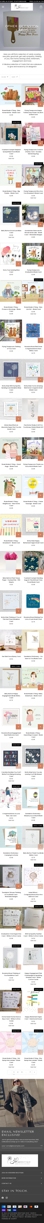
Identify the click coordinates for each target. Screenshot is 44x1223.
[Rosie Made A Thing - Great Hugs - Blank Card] (11, 448)
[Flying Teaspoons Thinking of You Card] (11, 330)
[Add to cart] (18, 104)
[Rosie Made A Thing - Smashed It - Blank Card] (11, 524)
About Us (5, 1215)
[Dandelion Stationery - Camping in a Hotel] (11, 836)
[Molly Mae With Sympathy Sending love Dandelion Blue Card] (11, 369)
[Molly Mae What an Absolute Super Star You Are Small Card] (11, 408)
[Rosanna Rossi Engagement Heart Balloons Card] (11, 716)
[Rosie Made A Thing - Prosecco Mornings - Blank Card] (11, 291)
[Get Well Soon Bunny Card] (11, 640)
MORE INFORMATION (9, 1178)
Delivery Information (33, 1215)
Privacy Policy (18, 1217)
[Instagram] (7, 1198)
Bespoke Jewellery (17, 1215)
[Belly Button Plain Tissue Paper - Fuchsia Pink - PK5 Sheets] (11, 561)
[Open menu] (5, 7)
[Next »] (34, 1072)
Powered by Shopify (9, 1219)
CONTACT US (6, 1183)
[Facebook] (3, 1198)
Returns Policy (31, 1217)
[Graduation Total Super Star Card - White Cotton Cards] (11, 917)
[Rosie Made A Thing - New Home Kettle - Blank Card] (11, 94)
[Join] (40, 1145)
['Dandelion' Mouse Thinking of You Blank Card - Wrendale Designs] (11, 876)
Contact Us (6, 1217)
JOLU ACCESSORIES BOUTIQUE (12, 1173)
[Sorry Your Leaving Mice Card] (11, 253)
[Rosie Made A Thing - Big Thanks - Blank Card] (11, 174)
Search (33, 1213)
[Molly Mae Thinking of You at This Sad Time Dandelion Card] (11, 601)
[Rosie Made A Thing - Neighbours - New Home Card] (11, 485)
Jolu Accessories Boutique (14, 1213)
